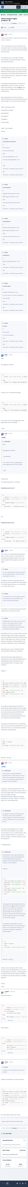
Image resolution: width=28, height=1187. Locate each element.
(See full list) (23, 1150)
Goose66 (7, 991)
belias (6, 354)
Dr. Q (17, 1154)
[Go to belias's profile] (2, 355)
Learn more (2, 2)
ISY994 (12, 27)
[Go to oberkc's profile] (2, 551)
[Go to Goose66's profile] (2, 992)
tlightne (13, 1154)
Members (13, 991)
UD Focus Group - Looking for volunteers (12, 11)
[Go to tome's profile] (2, 27)
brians (4, 1154)
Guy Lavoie (8, 1154)
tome (5, 27)
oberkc (6, 550)
